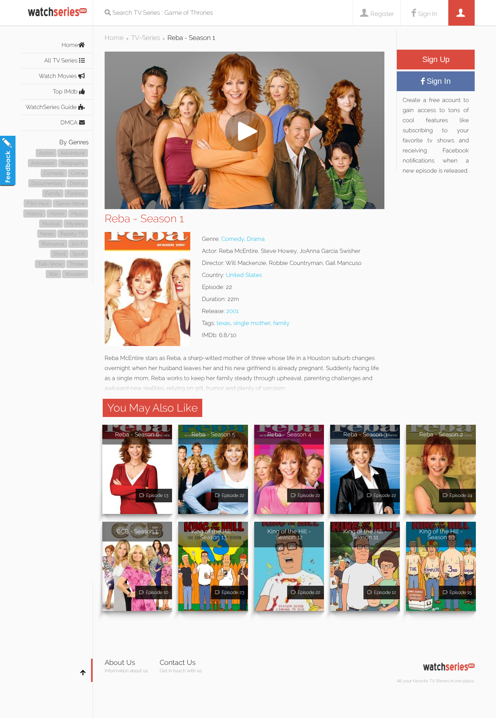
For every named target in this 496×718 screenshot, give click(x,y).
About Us (120, 662)
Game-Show (70, 203)
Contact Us (178, 662)
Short (59, 254)
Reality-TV (72, 234)
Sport (78, 254)
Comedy (54, 173)
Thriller (77, 264)
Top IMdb (66, 91)
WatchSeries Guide (52, 107)
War (53, 274)
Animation (42, 163)
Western (75, 274)
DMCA (69, 122)
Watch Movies (58, 76)
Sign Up (436, 59)
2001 (232, 311)
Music (78, 213)
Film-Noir (38, 203)
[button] (244, 207)
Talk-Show (50, 264)
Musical (51, 224)
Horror (57, 213)
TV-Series (145, 38)
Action (46, 153)
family (281, 323)
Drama (77, 183)
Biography (73, 163)
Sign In (427, 13)
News (46, 234)
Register (382, 13)
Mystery (76, 224)
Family (52, 193)
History (34, 213)
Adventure (72, 153)
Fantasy (76, 193)
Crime (78, 173)
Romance (53, 244)
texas (224, 323)
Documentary (47, 183)
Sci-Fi (78, 244)
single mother (251, 323)
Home (70, 45)
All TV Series (61, 60)
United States (244, 275)
